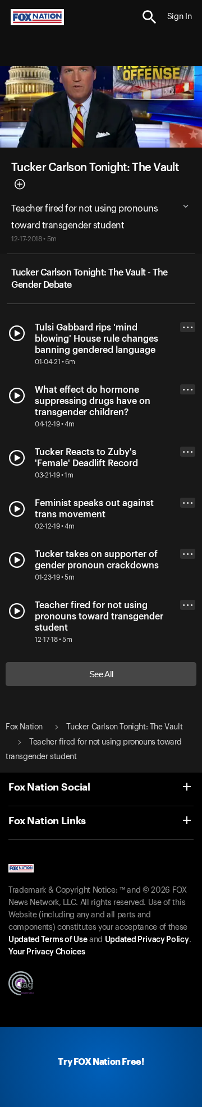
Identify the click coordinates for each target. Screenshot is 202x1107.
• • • (188, 327)
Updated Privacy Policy (147, 940)
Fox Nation (24, 727)
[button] (149, 17)
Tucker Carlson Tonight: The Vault (94, 167)
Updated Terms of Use (47, 940)
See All (101, 674)
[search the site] (149, 17)
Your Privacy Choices (46, 952)
